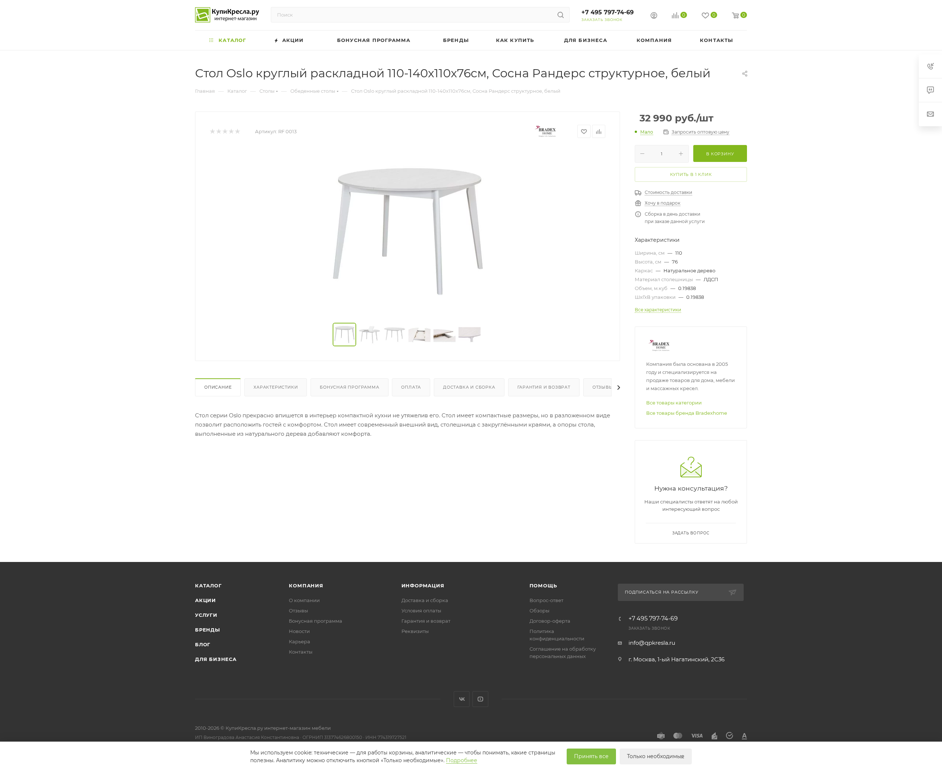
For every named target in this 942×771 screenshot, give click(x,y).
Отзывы (602, 387)
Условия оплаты (421, 610)
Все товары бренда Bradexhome (686, 413)
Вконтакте (462, 699)
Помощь (543, 585)
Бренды (207, 630)
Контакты (300, 652)
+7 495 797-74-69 (607, 12)
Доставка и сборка (469, 387)
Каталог (208, 585)
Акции (205, 600)
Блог (202, 644)
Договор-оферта (550, 621)
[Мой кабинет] (654, 16)
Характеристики (276, 387)
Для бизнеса (216, 659)
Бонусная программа (349, 387)
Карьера (299, 641)
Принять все (591, 756)
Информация (423, 585)
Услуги (206, 615)
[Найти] (561, 14)
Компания (306, 585)
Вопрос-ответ (546, 600)
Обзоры (539, 610)
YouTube (480, 699)
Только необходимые (655, 756)
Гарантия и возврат (543, 387)
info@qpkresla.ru (651, 642)
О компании (304, 600)
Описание (217, 387)
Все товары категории (674, 403)
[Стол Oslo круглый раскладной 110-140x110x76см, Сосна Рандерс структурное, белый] (408, 231)
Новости (299, 631)
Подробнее (461, 760)
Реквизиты (415, 631)
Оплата (411, 387)
